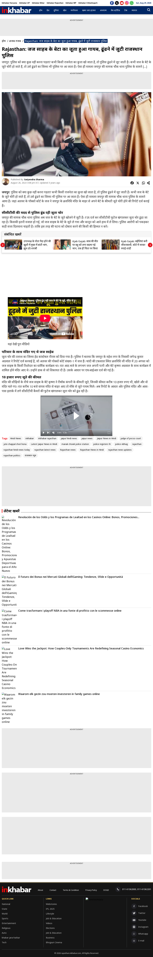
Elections (50, 928)
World (4, 913)
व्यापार (134, 10)
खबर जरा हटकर (89, 10)
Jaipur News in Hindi (106, 438)
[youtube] (122, 3)
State (4, 908)
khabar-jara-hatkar (11, 937)
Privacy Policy (91, 890)
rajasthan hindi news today (17, 449)
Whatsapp (143, 933)
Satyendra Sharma (34, 179)
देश (48, 10)
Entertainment (9, 923)
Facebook (143, 906)
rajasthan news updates (120, 449)
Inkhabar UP (24, 3)
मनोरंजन (74, 10)
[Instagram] (127, 3)
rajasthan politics (12, 455)
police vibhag (121, 444)
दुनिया (56, 10)
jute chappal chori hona (15, 444)
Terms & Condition (71, 890)
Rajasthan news (68, 449)
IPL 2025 (50, 908)
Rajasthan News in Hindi (92, 449)
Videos (49, 923)
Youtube (142, 919)
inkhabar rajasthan (47, 438)
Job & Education (54, 918)
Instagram (143, 926)
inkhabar (30, 438)
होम (40, 10)
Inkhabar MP (71, 3)
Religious (6, 928)
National (6, 904)
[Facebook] (112, 3)
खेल (64, 10)
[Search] (148, 10)
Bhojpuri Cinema (54, 942)
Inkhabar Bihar (38, 3)
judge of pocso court (131, 438)
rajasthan (136, 444)
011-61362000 (129, 889)
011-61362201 (144, 889)
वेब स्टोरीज (115, 10)
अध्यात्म (103, 10)
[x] (117, 3)
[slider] (76, 429)
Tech (4, 942)
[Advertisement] (76, 28)
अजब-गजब (15, 41)
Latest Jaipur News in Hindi (44, 444)
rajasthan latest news (45, 449)
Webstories (51, 904)
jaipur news (86, 438)
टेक (125, 10)
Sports (5, 918)
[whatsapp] (132, 3)
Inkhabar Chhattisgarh (87, 3)
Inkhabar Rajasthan (55, 3)
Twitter (141, 913)
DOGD (106, 890)
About (40, 890)
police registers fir (102, 444)
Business (50, 937)
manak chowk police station (75, 444)
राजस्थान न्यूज (30, 455)
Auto (4, 932)
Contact (53, 890)
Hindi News (15, 438)
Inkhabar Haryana (9, 3)
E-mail (141, 940)
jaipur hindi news (69, 438)
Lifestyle (50, 913)
